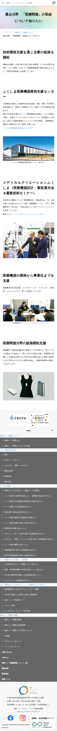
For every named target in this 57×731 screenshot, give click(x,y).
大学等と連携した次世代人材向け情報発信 (20, 594)
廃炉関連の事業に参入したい (15, 528)
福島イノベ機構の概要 (8, 615)
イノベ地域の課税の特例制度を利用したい (20, 517)
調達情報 (5, 668)
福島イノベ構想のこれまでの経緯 (17, 445)
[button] (24, 425)
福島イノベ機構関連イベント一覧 (15, 663)
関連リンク (6, 679)
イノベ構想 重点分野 (8, 450)
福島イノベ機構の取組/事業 (15, 625)
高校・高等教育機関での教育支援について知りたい (24, 569)
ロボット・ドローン (12, 460)
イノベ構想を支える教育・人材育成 (14, 559)
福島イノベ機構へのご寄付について (18, 630)
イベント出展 (9, 605)
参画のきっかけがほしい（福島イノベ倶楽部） (22, 490)
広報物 (7, 636)
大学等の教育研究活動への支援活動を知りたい (22, 575)
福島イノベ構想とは (12, 440)
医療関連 (7, 476)
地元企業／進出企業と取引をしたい (18, 512)
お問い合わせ (7, 652)
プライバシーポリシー (13, 641)
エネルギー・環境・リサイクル (16, 465)
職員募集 (5, 673)
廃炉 (6, 454)
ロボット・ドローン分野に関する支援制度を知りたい (25, 533)
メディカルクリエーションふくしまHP (28, 214)
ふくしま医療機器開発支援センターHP (18, 128)
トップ (5, 32)
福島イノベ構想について (24, 32)
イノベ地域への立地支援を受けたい (18, 506)
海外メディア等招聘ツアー (14, 600)
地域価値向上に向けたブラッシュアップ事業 (21, 589)
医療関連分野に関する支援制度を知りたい (20, 550)
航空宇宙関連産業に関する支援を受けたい (20, 555)
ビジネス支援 (5, 486)
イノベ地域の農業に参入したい (16, 544)
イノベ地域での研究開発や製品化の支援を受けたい (24, 501)
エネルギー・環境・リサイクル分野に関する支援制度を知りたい (29, 539)
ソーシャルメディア (12, 646)
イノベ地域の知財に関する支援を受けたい (20, 523)
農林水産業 (8, 470)
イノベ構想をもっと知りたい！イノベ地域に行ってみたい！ (23, 584)
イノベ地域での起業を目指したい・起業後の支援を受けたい (27, 495)
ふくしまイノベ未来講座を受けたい (18, 580)
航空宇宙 (7, 481)
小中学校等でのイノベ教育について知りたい (21, 564)
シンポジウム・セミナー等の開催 (17, 610)
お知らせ (5, 657)
